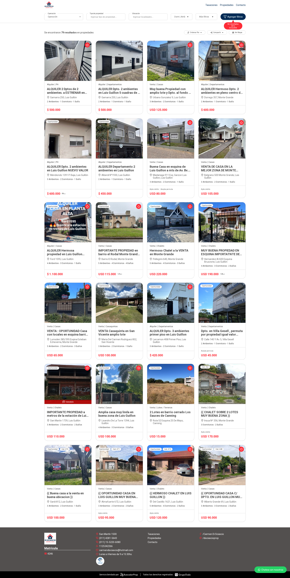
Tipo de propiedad (96, 13)
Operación (52, 13)
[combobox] (105, 16)
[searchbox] (107, 17)
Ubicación (136, 13)
